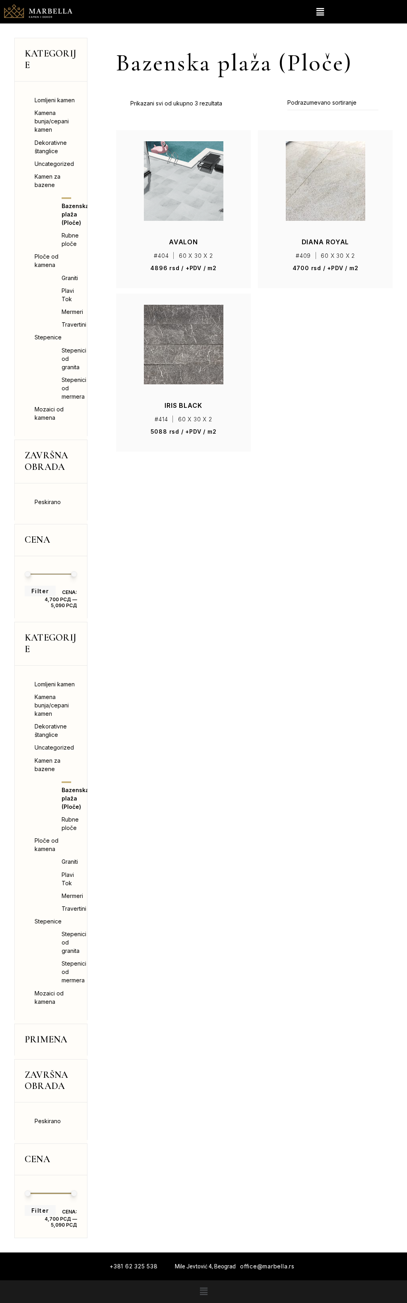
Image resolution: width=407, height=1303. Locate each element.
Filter (40, 591)
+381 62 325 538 (134, 1266)
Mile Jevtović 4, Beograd (205, 1266)
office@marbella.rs (267, 1266)
